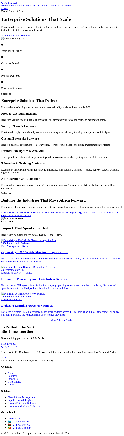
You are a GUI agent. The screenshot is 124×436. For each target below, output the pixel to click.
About (11, 5)
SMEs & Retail (24, 212)
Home (4, 5)
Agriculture (84, 212)
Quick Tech (9, 2)
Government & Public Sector (16, 215)
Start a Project (65, 5)
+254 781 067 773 (21, 424)
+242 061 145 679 (21, 427)
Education (50, 212)
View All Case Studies (62, 320)
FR (6, 8)
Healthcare (38, 212)
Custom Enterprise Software (22, 403)
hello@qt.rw (14, 418)
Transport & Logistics (67, 212)
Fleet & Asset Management (21, 397)
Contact (53, 5)
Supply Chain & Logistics (21, 400)
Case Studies (42, 5)
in (5, 357)
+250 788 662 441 (21, 421)
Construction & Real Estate (104, 212)
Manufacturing (8, 212)
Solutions (20, 5)
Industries (30, 5)
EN (3, 8)
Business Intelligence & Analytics (25, 406)
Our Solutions (23, 35)
